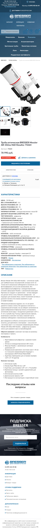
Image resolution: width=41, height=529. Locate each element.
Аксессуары (24, 50)
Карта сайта (10, 493)
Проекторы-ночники (29, 46)
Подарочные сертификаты (20, 55)
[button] (10, 6)
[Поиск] (3, 32)
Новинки (31, 22)
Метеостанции (12, 41)
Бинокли (21, 37)
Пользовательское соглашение (16, 499)
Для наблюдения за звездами (11, 264)
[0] (37, 31)
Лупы (15, 50)
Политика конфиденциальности (16, 513)
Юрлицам (20, 22)
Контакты (20, 25)
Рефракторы (9, 268)
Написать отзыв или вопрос (20, 402)
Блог (7, 507)
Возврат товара (11, 482)
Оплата (8, 479)
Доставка (9, 476)
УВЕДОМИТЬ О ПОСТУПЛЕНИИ (20, 163)
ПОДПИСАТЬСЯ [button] (20, 443)
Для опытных (16, 260)
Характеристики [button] (11, 170)
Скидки (8, 510)
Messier (11, 258)
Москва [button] (15, 176)
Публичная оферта (12, 496)
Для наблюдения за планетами (26, 266)
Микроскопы (10, 37)
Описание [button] (30, 170)
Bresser (16, 3)
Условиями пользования (24, 449)
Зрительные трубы (11, 46)
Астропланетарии (27, 41)
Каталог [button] (9, 22)
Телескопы (31, 37)
